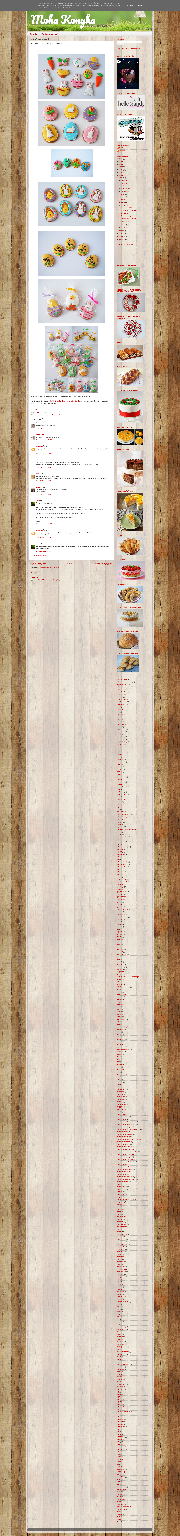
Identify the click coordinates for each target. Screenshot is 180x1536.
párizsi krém (121, 1267)
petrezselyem (121, 1272)
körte (118, 1009)
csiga (119, 787)
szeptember (125, 188)
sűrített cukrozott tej (123, 1364)
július (123, 194)
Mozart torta (121, 1207)
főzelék (119, 877)
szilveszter (120, 1387)
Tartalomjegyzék (50, 34)
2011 (121, 233)
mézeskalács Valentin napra (126, 1179)
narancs (119, 1219)
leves (119, 1054)
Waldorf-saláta (122, 1489)
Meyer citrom (121, 1109)
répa (118, 1304)
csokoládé (120, 792)
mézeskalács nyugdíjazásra (126, 1159)
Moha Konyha (63, 19)
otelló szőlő (120, 1247)
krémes (119, 1012)
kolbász (119, 999)
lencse (119, 1042)
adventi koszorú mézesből (125, 687)
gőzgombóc (121, 897)
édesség (120, 819)
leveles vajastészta (123, 1049)
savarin (119, 1339)
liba (118, 1057)
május (123, 199)
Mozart (119, 1204)
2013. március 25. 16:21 (44, 440)
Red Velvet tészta (123, 1302)
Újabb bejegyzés (38, 563)
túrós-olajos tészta (123, 1447)
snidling (119, 1347)
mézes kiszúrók (122, 1114)
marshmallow (121, 1097)
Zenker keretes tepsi (124, 1506)
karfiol (119, 957)
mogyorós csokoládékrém (125, 1199)
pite (118, 1282)
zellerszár (120, 1504)
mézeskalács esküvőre (124, 1134)
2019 (121, 161)
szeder (119, 1376)
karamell (120, 952)
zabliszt (119, 1496)
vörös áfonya (121, 1487)
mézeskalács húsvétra (53, 415)
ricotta (119, 1312)
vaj (118, 1464)
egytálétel (120, 827)
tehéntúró (120, 1389)
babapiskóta (121, 714)
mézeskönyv (121, 1184)
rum (118, 1324)
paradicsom (121, 1262)
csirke (119, 789)
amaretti (119, 692)
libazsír (119, 1059)
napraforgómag (122, 1217)
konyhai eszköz (122, 1002)
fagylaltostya (121, 854)
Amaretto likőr (121, 694)
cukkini (119, 772)
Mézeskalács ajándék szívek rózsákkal (133, 216)
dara (118, 797)
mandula (120, 1092)
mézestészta (121, 1189)
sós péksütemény (123, 1352)
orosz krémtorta (122, 1244)
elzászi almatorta (122, 837)
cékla (119, 764)
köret (118, 1007)
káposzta (120, 947)
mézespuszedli (122, 1187)
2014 (121, 175)
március (124, 205)
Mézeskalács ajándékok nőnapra (131, 218)
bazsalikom (120, 732)
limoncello (120, 1064)
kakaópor (120, 942)
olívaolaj (119, 1237)
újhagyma (120, 1456)
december (124, 180)
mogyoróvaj (121, 1202)
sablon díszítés (122, 1329)
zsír (118, 1522)
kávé (118, 959)
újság (119, 1461)
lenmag (119, 1044)
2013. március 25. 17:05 (44, 453)
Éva (37, 423)
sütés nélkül (121, 1369)
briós (118, 749)
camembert (121, 762)
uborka (119, 1451)
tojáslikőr (120, 1421)
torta (118, 1429)
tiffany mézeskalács (123, 1411)
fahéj (118, 857)
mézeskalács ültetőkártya (125, 1177)
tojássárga (120, 1424)
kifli (118, 982)
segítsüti (120, 1341)
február (123, 225)
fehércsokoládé (122, 867)
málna (119, 1087)
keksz (119, 962)
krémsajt (120, 1014)
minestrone (120, 1194)
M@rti (38, 473)
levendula (120, 1052)
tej (118, 1392)
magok (119, 1079)
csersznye (120, 784)
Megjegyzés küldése (40, 555)
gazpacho (120, 884)
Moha (38, 500)
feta (118, 869)
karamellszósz (121, 954)
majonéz (120, 1082)
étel (118, 844)
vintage (119, 1479)
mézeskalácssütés (123, 1182)
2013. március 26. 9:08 (43, 481)
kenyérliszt (120, 972)
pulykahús (120, 1289)
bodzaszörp (121, 744)
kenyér (119, 969)
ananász (120, 697)
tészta (119, 1409)
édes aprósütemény (123, 814)
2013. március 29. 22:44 (44, 494)
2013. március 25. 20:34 (44, 467)
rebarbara (120, 1299)
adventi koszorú (122, 684)
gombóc (119, 894)
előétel (119, 834)
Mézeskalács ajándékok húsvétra (131, 210)
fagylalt (119, 852)
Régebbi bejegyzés (103, 563)
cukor (119, 774)
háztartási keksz (122, 917)
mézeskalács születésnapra (126, 1167)
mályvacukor (121, 1089)
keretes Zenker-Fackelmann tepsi (128, 977)
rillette (119, 1314)
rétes (118, 1307)
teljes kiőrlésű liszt (123, 1407)
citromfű (119, 769)
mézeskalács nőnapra (124, 1157)
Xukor (119, 1491)
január (123, 227)
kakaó (119, 939)
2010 (121, 236)
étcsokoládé (121, 842)
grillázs (119, 902)
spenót (119, 1359)
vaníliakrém (121, 1477)
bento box (120, 737)
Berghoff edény (122, 742)
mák (118, 1084)
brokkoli (119, 752)
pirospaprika (121, 1277)
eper (118, 839)
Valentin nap (121, 1472)
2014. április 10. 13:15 (43, 537)
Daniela (38, 487)
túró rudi (120, 1444)
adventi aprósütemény (124, 682)
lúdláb (119, 1077)
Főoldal (34, 34)
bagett (119, 719)
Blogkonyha (40, 434)
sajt (118, 1331)
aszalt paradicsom (123, 707)
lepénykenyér (121, 1047)
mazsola (120, 1102)
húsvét (119, 927)
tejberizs (120, 1394)
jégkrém (119, 932)
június (123, 197)
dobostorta (120, 812)
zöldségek (120, 1514)
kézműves (120, 979)
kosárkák (120, 1004)
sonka (119, 1349)
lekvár (119, 1037)
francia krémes (122, 879)
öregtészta (120, 1249)
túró (118, 1442)
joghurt (119, 934)
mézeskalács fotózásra (124, 1137)
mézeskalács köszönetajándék (127, 1152)
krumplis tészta (122, 1019)
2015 (121, 172)
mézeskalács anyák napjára (126, 1124)
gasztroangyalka (122, 882)
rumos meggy (121, 1327)
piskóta (119, 1279)
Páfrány (119, 1254)
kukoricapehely (122, 1027)
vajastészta (120, 1469)
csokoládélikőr (121, 794)
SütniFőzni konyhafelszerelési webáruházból (63, 401)
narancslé (120, 1222)
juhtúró (119, 937)
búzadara (120, 759)
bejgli (119, 734)
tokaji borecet (121, 1427)
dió (118, 809)
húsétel (119, 924)
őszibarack (120, 1251)
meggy (119, 1107)
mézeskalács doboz (123, 1131)
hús (118, 922)
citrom (119, 767)
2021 (121, 159)
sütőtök (119, 1371)
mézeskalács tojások (124, 1171)
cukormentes (121, 777)
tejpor (119, 1402)
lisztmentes (120, 1074)
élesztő (119, 832)
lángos (119, 1034)
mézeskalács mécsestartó (125, 1154)
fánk (118, 859)
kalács (119, 944)
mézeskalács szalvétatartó (125, 1162)
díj (118, 807)
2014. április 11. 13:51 (43, 551)
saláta (119, 1334)
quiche (119, 1294)
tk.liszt (119, 1414)
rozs (118, 1319)
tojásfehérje (121, 1419)
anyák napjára (121, 702)
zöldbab (119, 1512)
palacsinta (120, 1256)
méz (118, 1112)
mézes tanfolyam (122, 1117)
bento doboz (121, 739)
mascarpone (121, 1099)
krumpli (119, 1017)
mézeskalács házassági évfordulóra (129, 1139)
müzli (119, 1214)
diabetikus (120, 804)
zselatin (119, 1517)
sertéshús (120, 1344)
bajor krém (120, 724)
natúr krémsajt (122, 1227)
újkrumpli (120, 1459)
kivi (118, 989)
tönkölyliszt (120, 1439)
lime (118, 1062)
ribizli (118, 1309)
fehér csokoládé (122, 862)
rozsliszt (119, 1322)
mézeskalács (41, 415)
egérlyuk (120, 822)
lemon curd (120, 1039)
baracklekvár (121, 729)
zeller (119, 1501)
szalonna (120, 1374)
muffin (119, 1211)
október (123, 186)
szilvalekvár (121, 1384)
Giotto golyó (121, 889)
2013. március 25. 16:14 (44, 428)
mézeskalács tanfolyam (124, 1169)
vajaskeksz (120, 1466)
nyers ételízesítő (122, 1234)
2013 (121, 178)
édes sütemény (122, 817)
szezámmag (121, 1379)
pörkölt (119, 1287)
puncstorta (120, 1291)
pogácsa (120, 1284)
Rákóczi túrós (121, 1296)
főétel (119, 874)
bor (118, 747)
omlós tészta (121, 1239)
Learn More (131, 5)
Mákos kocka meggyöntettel (130, 221)
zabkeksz (120, 1494)
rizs (118, 1317)
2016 (121, 170)
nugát (119, 1229)
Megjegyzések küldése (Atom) (50, 567)
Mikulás (119, 1192)
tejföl (118, 1397)
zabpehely (120, 1499)
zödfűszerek (121, 1509)
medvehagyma (122, 1104)
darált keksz (121, 799)
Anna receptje (121, 699)
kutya (119, 1032)
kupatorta (120, 1029)
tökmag (119, 1434)
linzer (119, 1067)
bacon (119, 717)
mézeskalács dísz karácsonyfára (128, 1129)
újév (118, 1454)
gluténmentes (121, 892)
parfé (119, 1264)
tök (118, 1432)
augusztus (124, 191)
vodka (119, 1484)
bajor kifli (120, 722)
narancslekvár (121, 1224)
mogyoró (120, 1197)
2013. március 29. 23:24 (44, 524)
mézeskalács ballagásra (125, 1127)
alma (118, 689)
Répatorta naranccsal (128, 207)
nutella (119, 1232)
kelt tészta (120, 967)
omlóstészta (121, 1242)
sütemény (120, 1367)
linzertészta (121, 1069)
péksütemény (121, 1269)
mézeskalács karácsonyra (125, 1147)
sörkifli (119, 1357)
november (124, 183)
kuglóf (119, 1022)
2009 (121, 239)
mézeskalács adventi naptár (126, 1122)
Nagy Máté (122, 150)
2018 (121, 164)
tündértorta (120, 1449)
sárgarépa (120, 1336)
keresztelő (120, 974)
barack (119, 727)
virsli (118, 1482)
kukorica (120, 1024)
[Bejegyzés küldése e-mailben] (44, 412)
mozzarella (120, 1209)
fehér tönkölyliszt (122, 864)
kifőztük (119, 984)
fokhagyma (120, 872)
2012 (121, 231)
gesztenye (120, 887)
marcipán (120, 1094)
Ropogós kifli (125, 213)
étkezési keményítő (123, 847)
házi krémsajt (121, 914)
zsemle (119, 1519)
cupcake (120, 779)
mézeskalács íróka (123, 1144)
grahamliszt (121, 899)
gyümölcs (120, 907)
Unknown (39, 446)
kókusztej (120, 997)
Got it (140, 5)
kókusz (119, 992)
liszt (118, 1072)
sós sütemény (121, 1354)
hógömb (119, 919)
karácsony (120, 949)
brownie (119, 754)
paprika (119, 1259)
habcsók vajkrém (122, 909)
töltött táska (121, 1437)
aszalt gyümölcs (122, 704)
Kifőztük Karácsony (123, 987)
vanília (119, 1474)
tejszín (119, 1404)
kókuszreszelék (122, 994)
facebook (120, 849)
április (123, 202)
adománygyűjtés (122, 679)
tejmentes (120, 1399)
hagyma (119, 912)
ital (118, 929)
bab (118, 712)
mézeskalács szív (123, 1164)
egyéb (119, 824)
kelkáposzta (121, 964)
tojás (118, 1416)
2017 (121, 167)
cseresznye (121, 782)
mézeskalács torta (123, 1174)
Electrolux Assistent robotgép (126, 829)
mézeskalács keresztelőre (125, 1149)
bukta (119, 757)
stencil (119, 1362)
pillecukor (120, 1274)
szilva (119, 1381)
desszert (120, 802)
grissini (119, 904)
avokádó (120, 709)
